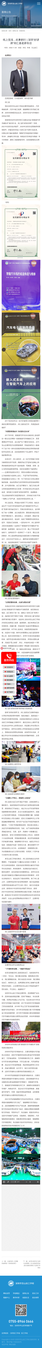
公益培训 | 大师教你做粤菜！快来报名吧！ (10, 1262)
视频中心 (6, 1297)
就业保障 (35, 1297)
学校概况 (16, 1293)
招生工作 (35, 1293)
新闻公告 (15, 31)
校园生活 (26, 1297)
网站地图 (12, 1344)
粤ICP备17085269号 (14, 1342)
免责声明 (5, 1344)
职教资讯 (22, 31)
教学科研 (16, 1297)
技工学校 (24, 1333)
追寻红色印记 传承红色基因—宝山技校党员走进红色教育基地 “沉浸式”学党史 (32, 1264)
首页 (10, 31)
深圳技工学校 (15, 1333)
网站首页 (6, 1293)
